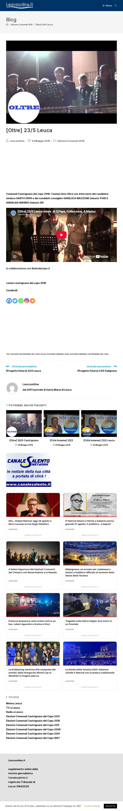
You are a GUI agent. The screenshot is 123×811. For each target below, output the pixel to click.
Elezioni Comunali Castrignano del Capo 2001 (33, 733)
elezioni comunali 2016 (58, 354)
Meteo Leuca (14, 703)
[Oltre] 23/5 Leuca (44, 24)
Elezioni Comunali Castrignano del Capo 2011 (32, 725)
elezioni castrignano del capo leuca (28, 354)
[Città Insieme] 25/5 (61, 440)
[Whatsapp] (20, 298)
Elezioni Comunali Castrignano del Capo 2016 (33, 720)
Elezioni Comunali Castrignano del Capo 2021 (33, 716)
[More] (32, 298)
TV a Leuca (13, 707)
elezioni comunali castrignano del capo (89, 354)
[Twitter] (15, 298)
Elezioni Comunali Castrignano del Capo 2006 (33, 729)
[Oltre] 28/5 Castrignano (24, 440)
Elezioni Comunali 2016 (71, 141)
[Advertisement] (61, 169)
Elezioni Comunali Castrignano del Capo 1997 (33, 737)
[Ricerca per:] (114, 5)
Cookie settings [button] (92, 806)
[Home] (7, 24)
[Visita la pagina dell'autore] (12, 387)
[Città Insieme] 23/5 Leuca (99, 440)
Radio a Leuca (14, 711)
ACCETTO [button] (110, 806)
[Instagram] (26, 298)
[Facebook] (9, 298)
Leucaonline (17, 141)
